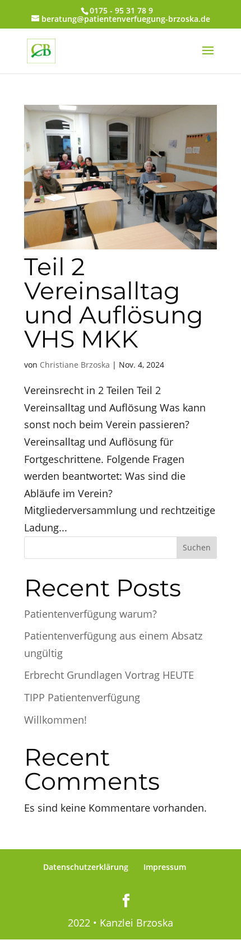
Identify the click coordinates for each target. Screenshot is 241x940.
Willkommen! (55, 719)
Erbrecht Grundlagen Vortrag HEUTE (109, 675)
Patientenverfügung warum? (90, 614)
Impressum (164, 867)
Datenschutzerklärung (85, 867)
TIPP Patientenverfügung (82, 697)
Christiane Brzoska (75, 364)
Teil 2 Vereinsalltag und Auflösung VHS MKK (113, 303)
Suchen (197, 547)
